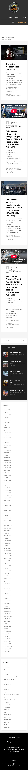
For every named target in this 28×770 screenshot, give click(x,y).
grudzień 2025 (7, 430)
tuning (18, 95)
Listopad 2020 (7, 583)
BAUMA (8, 166)
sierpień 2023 (7, 500)
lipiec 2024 (6, 472)
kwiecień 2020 (7, 601)
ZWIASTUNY (8, 127)
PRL (12, 171)
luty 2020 (6, 606)
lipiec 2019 (6, 623)
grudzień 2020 (7, 581)
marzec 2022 (7, 543)
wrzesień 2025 (7, 437)
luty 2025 (6, 455)
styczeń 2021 (7, 578)
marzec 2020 (7, 603)
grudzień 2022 (7, 520)
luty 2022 (6, 545)
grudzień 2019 (7, 611)
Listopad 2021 (7, 553)
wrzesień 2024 (7, 467)
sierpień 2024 (7, 470)
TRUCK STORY (9, 56)
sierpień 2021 (7, 560)
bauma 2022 (13, 166)
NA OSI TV (6, 689)
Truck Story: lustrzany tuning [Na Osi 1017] (13, 67)
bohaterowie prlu (17, 168)
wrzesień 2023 (7, 497)
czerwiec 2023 (7, 505)
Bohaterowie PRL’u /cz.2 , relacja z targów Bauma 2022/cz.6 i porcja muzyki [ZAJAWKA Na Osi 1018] (14, 139)
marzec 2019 (7, 633)
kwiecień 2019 (7, 631)
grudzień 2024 (7, 460)
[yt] (25, 17)
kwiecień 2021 (7, 570)
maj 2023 (6, 508)
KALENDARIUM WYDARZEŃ (10, 677)
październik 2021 (8, 555)
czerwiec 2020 (7, 596)
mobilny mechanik (10, 92)
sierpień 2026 (7, 409)
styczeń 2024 (7, 487)
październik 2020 (8, 586)
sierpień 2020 (7, 591)
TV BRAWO (9, 17)
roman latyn (8, 94)
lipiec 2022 (6, 533)
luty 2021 (6, 575)
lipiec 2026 (6, 412)
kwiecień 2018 (7, 648)
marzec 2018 (7, 651)
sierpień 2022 (7, 530)
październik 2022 (8, 525)
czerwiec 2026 (7, 414)
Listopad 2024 (7, 462)
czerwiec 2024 (7, 475)
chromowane (9, 88)
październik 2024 (8, 465)
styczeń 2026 (7, 427)
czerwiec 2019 (7, 626)
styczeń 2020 (7, 608)
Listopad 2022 (7, 523)
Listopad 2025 (7, 432)
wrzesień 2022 (7, 528)
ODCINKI (6, 697)
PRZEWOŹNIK (7, 704)
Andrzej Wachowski (11, 87)
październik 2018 (8, 646)
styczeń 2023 (7, 518)
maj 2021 (6, 568)
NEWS (5, 692)
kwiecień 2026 (7, 420)
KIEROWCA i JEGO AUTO (9, 679)
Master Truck (17, 90)
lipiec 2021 (6, 563)
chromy (14, 88)
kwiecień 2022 (7, 540)
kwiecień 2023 (7, 510)
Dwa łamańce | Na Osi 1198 (16, 390)
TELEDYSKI (6, 709)
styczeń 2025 (7, 457)
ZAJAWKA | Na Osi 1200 (15, 352)
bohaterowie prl (9, 168)
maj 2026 (6, 417)
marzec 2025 (7, 452)
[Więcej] (20, 76)
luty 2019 (6, 636)
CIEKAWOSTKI (7, 672)
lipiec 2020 (6, 593)
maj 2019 (6, 628)
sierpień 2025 (7, 440)
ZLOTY (5, 724)
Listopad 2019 (7, 613)
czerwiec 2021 (7, 565)
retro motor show (10, 326)
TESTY (5, 712)
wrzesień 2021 (7, 558)
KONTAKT (16, 17)
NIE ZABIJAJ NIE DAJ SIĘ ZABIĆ (11, 694)
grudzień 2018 (7, 641)
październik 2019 (8, 616)
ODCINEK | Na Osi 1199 (15, 371)
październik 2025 (8, 435)
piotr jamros (17, 92)
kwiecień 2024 (7, 480)
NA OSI (20, 126)
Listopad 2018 (7, 643)
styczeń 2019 (7, 638)
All (14, 55)
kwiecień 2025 (7, 450)
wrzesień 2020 (7, 588)
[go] (23, 340)
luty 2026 (6, 425)
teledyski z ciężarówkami (11, 95)
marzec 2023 (7, 513)
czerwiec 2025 (7, 445)
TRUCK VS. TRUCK (8, 717)
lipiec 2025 (6, 442)
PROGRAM (6, 702)
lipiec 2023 (6, 503)
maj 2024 (6, 477)
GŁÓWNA (16, 55)
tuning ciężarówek (10, 172)
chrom (17, 87)
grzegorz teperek (10, 90)
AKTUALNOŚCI (7, 667)
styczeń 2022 (7, 548)
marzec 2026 (7, 422)
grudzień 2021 (7, 550)
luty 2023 (6, 515)
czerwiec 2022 (7, 535)
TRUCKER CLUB (7, 719)
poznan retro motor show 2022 (12, 324)
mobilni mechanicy (10, 91)
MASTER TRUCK (8, 682)
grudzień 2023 (7, 490)
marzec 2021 (7, 573)
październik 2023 (8, 495)
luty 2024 (6, 485)
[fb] (23, 17)
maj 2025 (6, 447)
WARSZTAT (6, 722)
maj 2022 (6, 538)
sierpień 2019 (7, 621)
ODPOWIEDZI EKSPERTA (9, 699)
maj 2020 (6, 598)
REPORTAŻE (7, 707)
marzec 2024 (7, 482)
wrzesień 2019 (7, 618)
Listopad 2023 (7, 492)
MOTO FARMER (7, 684)
